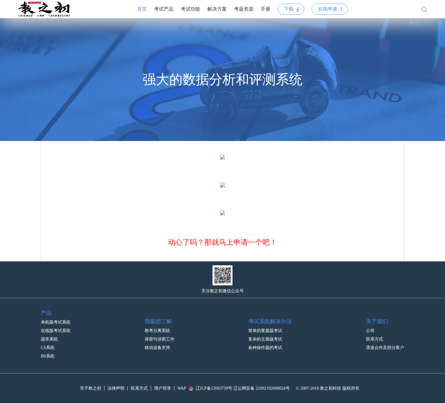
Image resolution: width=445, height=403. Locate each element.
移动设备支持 (157, 347)
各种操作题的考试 (265, 347)
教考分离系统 (157, 330)
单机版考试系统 (56, 322)
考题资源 (243, 9)
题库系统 (49, 339)
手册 (265, 9)
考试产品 (163, 9)
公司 (370, 330)
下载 (289, 9)
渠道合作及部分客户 (385, 347)
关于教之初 (90, 388)
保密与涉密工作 (159, 339)
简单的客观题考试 (265, 330)
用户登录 (162, 388)
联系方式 (374, 339)
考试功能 (190, 9)
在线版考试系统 (56, 330)
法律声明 (115, 388)
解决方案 (217, 9)
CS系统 (47, 347)
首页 (142, 9)
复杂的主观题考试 (265, 339)
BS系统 (47, 356)
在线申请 (327, 9)
